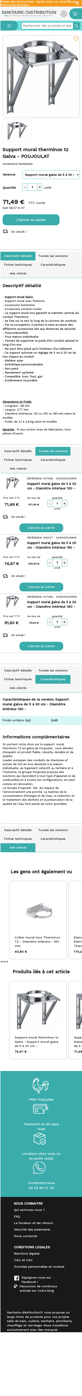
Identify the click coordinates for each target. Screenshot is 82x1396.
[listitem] (38, 920)
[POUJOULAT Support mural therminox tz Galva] (41, 76)
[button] (4, 920)
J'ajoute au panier (31, 220)
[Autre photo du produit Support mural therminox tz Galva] (17, 131)
